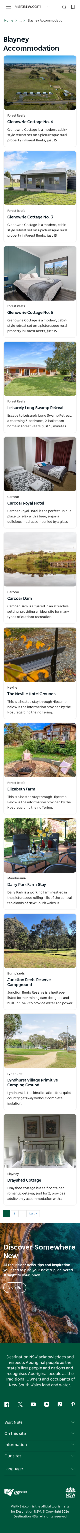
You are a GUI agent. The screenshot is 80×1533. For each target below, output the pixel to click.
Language (13, 1469)
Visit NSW (13, 1423)
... (21, 20)
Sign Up (14, 1287)
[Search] (64, 8)
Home (8, 20)
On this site (15, 1434)
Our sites (12, 1456)
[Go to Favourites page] (72, 6)
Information (15, 1445)
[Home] (28, 7)
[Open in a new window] (40, 82)
